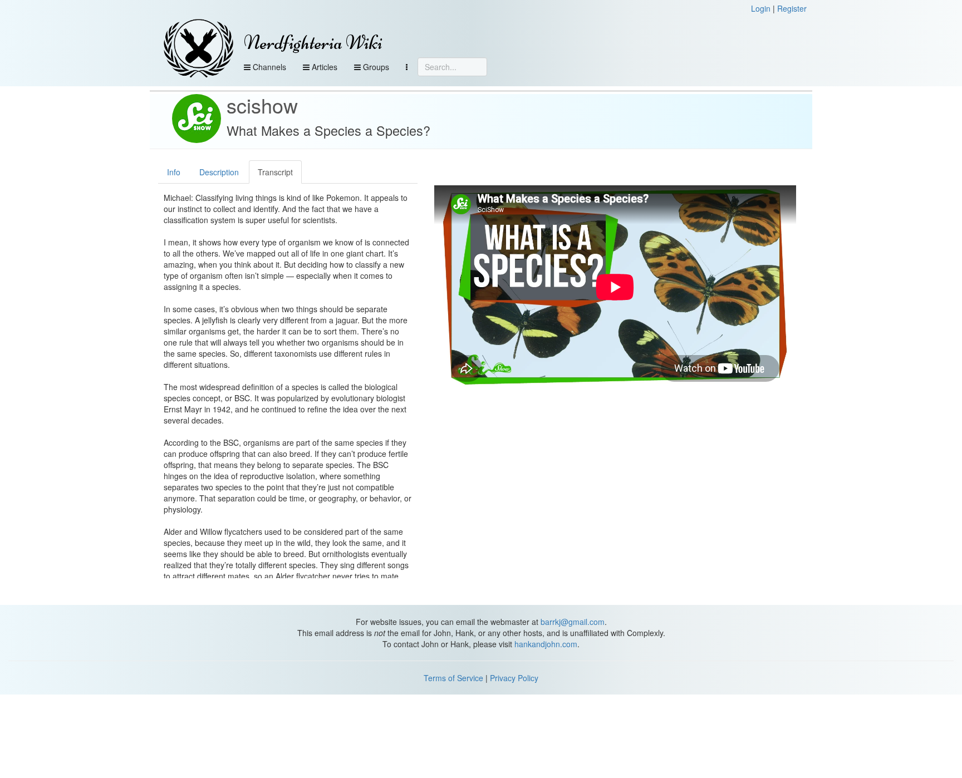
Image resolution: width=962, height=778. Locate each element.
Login (760, 8)
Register (792, 8)
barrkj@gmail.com (573, 621)
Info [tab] (173, 172)
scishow (262, 105)
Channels (268, 66)
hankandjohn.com (545, 643)
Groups (375, 66)
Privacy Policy (514, 677)
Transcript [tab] (275, 172)
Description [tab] (219, 172)
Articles (323, 66)
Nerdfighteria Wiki (313, 43)
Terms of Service (453, 677)
